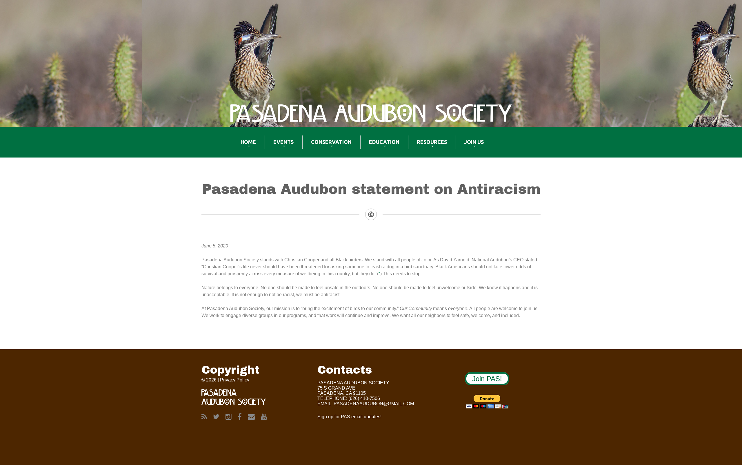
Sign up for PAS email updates (348, 416)
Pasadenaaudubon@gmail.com (374, 403)
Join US (470, 145)
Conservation (327, 145)
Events (279, 145)
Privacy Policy (234, 379)
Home (244, 145)
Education (379, 145)
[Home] (371, 113)
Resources (427, 145)
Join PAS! (487, 379)
